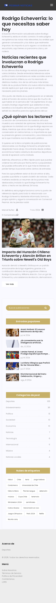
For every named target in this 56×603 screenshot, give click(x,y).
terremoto (35, 497)
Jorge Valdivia (39, 479)
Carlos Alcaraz (13, 508)
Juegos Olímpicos (15, 514)
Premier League (29, 491)
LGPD (4, 582)
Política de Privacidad (12, 576)
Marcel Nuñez (8, 210)
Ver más (10, 284)
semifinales (30, 502)
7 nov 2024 (35, 210)
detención (43, 491)
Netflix (41, 514)
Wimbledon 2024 (15, 502)
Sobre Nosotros (9, 570)
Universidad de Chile (30, 485)
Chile (19, 479)
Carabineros (13, 485)
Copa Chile (22, 497)
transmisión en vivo (31, 508)
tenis (27, 479)
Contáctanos (8, 579)
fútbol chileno (13, 491)
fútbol (10, 479)
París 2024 (31, 514)
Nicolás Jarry (13, 519)
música (11, 497)
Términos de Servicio (11, 573)
